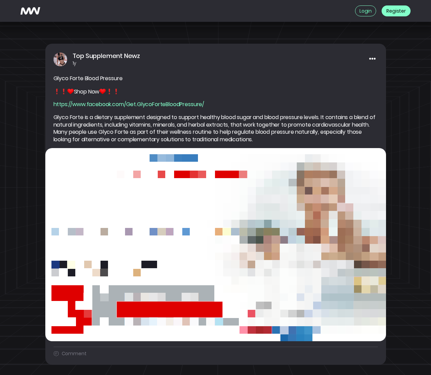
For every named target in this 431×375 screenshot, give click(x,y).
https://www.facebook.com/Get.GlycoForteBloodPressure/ (128, 104)
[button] (215, 244)
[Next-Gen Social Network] (30, 11)
